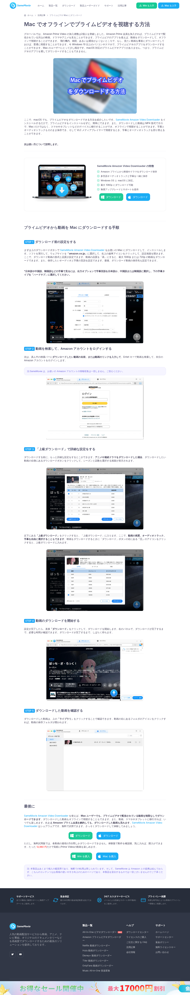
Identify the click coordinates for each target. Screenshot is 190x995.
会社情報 (130, 952)
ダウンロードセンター (137, 932)
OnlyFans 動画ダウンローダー (97, 965)
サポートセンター (164, 937)
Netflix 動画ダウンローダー (96, 945)
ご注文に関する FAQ (136, 942)
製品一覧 (53, 5)
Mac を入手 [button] (170, 5)
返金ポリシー (162, 942)
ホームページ (162, 932)
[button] (111, 197)
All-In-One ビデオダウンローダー (99, 932)
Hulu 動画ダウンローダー (95, 950)
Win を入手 (148, 5)
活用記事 (122, 5)
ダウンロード (68, 5)
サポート (108, 5)
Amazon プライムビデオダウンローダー (101, 939)
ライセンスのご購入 (136, 937)
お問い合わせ (162, 952)
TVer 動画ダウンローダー (95, 960)
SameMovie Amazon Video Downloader (138, 119)
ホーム (41, 5)
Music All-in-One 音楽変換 (96, 970)
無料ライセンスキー (166, 947)
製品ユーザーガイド (90, 5)
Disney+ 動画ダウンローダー (97, 955)
